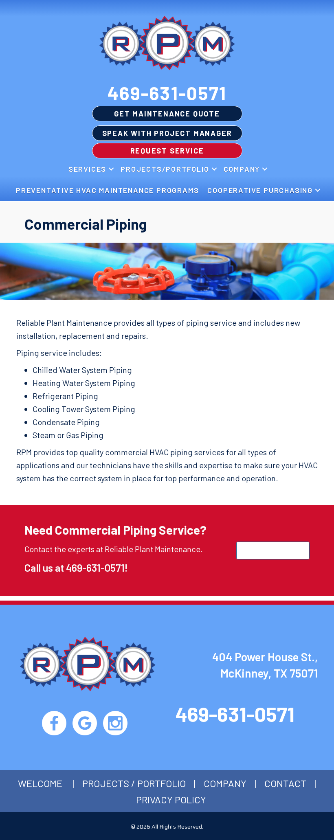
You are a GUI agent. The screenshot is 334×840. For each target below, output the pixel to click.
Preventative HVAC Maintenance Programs (107, 190)
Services (87, 168)
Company (242, 168)
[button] (111, 169)
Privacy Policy (171, 799)
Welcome (40, 783)
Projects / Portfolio (134, 783)
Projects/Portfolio (165, 168)
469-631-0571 (167, 93)
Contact (285, 783)
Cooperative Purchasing (260, 190)
